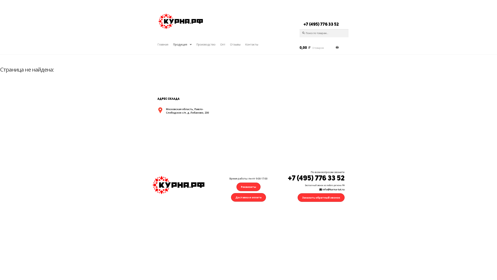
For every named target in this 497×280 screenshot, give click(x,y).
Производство (205, 44)
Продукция (180, 44)
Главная (162, 44)
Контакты (251, 44)
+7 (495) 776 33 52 (321, 24)
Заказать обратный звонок (321, 197)
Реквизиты (248, 187)
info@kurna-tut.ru (333, 189)
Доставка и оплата (248, 197)
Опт (222, 44)
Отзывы (235, 44)
